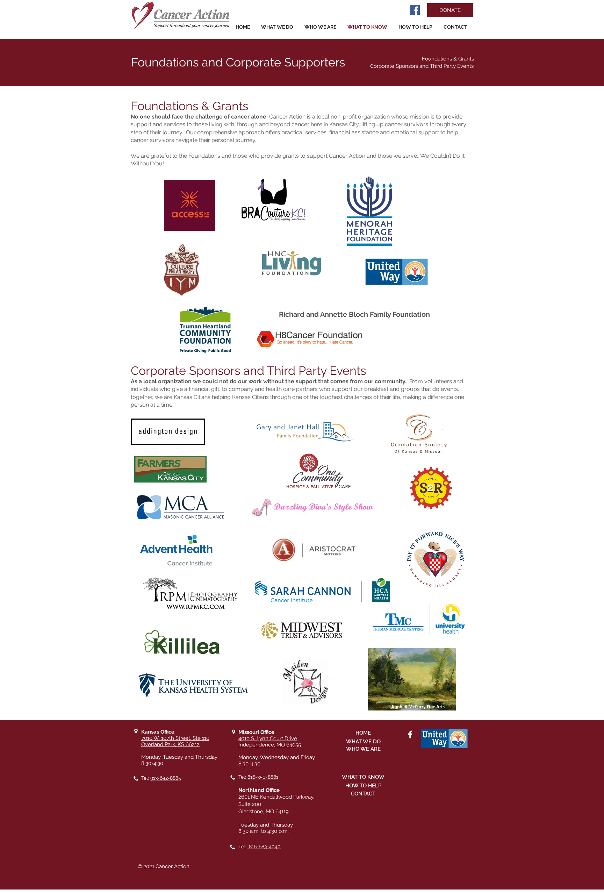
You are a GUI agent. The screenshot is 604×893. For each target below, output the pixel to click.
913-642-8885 (165, 778)
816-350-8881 (262, 777)
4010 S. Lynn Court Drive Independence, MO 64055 (269, 741)
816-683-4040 (264, 846)
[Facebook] (415, 10)
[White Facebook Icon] (410, 734)
